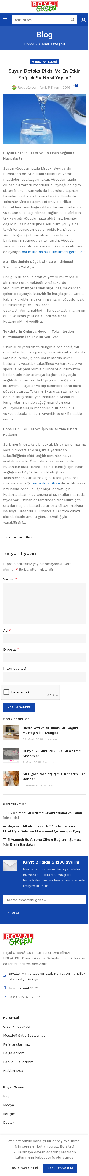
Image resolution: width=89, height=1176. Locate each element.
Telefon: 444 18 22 (23, 988)
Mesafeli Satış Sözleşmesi (24, 1035)
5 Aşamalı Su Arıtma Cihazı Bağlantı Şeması (45, 839)
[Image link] (18, 939)
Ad (7, 630)
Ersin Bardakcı (22, 844)
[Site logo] (44, 6)
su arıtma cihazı (21, 537)
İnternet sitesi (14, 668)
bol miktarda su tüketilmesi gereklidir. (54, 252)
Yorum (10, 579)
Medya (8, 1105)
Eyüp (77, 831)
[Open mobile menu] (5, 19)
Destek (8, 1122)
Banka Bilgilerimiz (18, 1062)
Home (29, 44)
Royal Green (27, 87)
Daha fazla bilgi (25, 1168)
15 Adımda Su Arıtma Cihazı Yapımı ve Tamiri (45, 813)
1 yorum (51, 739)
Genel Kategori (52, 44)
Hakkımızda (13, 1071)
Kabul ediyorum (60, 1168)
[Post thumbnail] (11, 733)
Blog (6, 1096)
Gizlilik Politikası (16, 1026)
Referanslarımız (16, 1044)
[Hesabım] (83, 19)
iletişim (9, 1114)
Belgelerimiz (13, 1053)
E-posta (11, 649)
